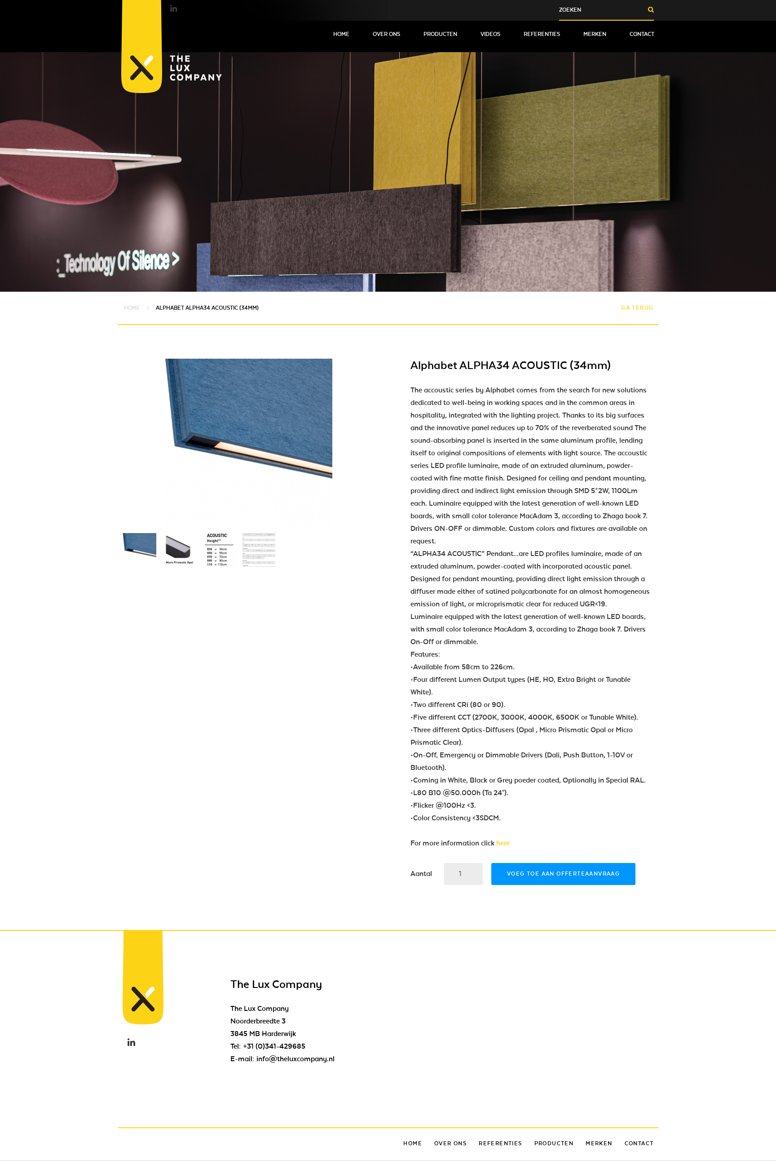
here (503, 843)
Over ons (386, 34)
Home (341, 34)
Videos (490, 34)
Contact (642, 34)
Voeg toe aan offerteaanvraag (563, 874)
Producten (440, 34)
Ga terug (637, 308)
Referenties (542, 34)
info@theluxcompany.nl (295, 1059)
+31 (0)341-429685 (274, 1046)
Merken (594, 34)
